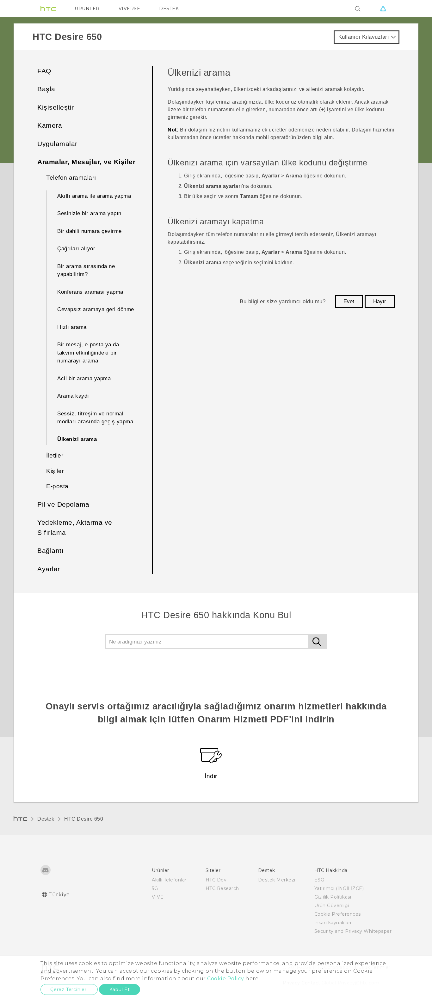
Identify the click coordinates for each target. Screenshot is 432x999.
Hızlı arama (72, 327)
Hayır (379, 301)
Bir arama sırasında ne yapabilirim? (86, 270)
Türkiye (59, 895)
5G (155, 888)
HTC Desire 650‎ (83, 819)
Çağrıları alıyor (76, 249)
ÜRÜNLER (87, 8)
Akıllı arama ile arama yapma (94, 196)
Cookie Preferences (337, 914)
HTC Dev (216, 880)
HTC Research (222, 888)
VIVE (158, 897)
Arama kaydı (73, 396)
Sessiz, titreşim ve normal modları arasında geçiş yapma (95, 418)
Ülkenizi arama (77, 439)
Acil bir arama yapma (84, 378)
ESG (319, 880)
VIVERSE (129, 8)
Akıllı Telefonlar (169, 880)
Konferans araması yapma (90, 292)
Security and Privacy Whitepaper (353, 931)
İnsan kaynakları (332, 922)
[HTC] (48, 8)
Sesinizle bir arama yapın (89, 213)
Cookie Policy (225, 979)
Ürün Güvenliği (331, 905)
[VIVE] (383, 8)
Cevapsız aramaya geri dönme (95, 309)
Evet (348, 301)
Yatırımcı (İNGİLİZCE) (339, 888)
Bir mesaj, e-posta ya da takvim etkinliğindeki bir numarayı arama (88, 353)
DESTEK (169, 8)
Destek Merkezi (276, 880)
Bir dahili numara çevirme (89, 231)
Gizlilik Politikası (332, 897)
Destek (45, 819)
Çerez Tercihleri (69, 989)
